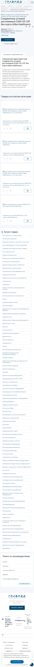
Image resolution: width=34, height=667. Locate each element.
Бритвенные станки (8, 323)
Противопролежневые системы (12, 434)
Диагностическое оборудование (12, 375)
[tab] (13, 54)
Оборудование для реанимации (12, 486)
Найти (24, 2)
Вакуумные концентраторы (10, 418)
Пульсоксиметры (7, 454)
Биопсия (5, 326)
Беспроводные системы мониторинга (14, 414)
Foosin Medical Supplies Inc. (11, 579)
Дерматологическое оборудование (13, 545)
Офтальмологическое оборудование (13, 507)
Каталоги (9, 651)
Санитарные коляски (8, 483)
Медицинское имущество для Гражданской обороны (15, 309)
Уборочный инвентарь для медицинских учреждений (14, 361)
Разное (4, 346)
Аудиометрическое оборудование (13, 529)
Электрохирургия (7, 340)
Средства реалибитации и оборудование (15, 398)
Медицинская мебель (9, 421)
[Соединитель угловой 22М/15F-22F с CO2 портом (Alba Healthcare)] (17, 205)
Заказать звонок (17, 607)
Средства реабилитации (10, 302)
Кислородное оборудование (11, 444)
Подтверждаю (17, 661)
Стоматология (6, 281)
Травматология (7, 317)
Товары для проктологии (10, 405)
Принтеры (5, 424)
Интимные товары (8, 408)
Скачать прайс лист (11, 43)
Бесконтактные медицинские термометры (15, 532)
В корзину (8, 39)
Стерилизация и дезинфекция (11, 490)
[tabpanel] (17, 73)
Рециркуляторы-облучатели (11, 447)
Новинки (25, 645)
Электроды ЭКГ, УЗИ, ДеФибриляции (13, 271)
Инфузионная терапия (9, 292)
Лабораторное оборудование (11, 535)
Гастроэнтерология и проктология (13, 296)
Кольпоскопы (6, 511)
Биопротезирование (8, 369)
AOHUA (5, 562)
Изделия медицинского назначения (13, 265)
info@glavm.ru (19, 620)
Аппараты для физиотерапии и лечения (14, 542)
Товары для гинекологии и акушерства (14, 278)
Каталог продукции (9, 642)
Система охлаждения (8, 437)
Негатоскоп (6, 470)
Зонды (4, 299)
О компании (9, 645)
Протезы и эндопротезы (9, 382)
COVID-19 (5, 372)
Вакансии (25, 648)
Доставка (25, 642)
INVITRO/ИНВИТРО (8, 401)
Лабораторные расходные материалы (14, 313)
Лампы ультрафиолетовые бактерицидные (15, 460)
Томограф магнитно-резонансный (12, 480)
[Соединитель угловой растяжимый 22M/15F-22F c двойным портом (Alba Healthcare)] (17, 143)
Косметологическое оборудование (13, 388)
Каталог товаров (11, 232)
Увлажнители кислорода (10, 457)
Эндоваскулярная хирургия (10, 333)
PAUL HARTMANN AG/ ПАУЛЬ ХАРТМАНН (14, 245)
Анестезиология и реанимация (12, 235)
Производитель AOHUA (9, 395)
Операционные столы (9, 473)
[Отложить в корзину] (27, 128)
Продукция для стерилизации (11, 268)
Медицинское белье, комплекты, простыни (15, 242)
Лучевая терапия (7, 357)
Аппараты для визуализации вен (12, 477)
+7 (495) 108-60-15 (29, 621)
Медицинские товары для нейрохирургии (15, 320)
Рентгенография (7, 305)
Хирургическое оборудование (11, 525)
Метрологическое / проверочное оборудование (12, 493)
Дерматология (6, 336)
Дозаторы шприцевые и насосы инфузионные (16, 467)
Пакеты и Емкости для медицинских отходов (13, 288)
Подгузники (6, 284)
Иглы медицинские (8, 252)
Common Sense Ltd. (8, 570)
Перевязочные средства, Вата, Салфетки (14, 248)
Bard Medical (6, 548)
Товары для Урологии (9, 274)
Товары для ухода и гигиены (11, 441)
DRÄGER (5, 574)
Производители (24, 583)
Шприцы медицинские (9, 255)
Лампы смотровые (8, 514)
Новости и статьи (25, 651)
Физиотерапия (7, 428)
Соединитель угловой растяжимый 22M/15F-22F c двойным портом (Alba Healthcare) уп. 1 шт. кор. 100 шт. (17, 185)
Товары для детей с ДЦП (10, 431)
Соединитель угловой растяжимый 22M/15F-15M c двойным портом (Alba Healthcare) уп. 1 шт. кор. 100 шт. (17, 122)
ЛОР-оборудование (8, 504)
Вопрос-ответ (9, 648)
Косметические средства (10, 365)
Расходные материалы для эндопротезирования (10, 353)
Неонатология (6, 538)
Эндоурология (6, 343)
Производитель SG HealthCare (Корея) (14, 392)
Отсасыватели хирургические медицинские (16, 463)
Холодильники (6, 411)
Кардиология (6, 517)
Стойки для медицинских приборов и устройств (14, 521)
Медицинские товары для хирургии (13, 258)
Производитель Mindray (9, 385)
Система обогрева (8, 498)
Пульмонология (7, 330)
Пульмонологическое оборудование (13, 501)
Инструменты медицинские (11, 261)
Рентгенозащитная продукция (11, 349)
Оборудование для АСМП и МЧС (12, 379)
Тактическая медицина (9, 238)
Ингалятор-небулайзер (9, 450)
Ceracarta (5, 566)
